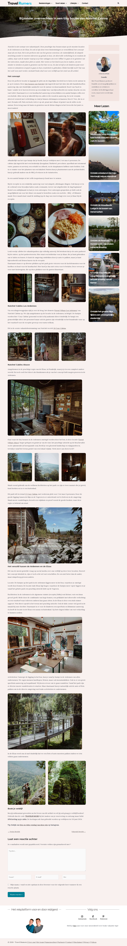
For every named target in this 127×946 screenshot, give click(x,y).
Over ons (31, 942)
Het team (40, 942)
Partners (61, 942)
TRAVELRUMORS (32, 816)
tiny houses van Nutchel (34, 84)
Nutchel (33, 81)
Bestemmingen (44, 3)
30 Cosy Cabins (59, 328)
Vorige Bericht (14, 832)
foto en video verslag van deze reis (34, 825)
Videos (93, 942)
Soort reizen (60, 3)
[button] (51, 3)
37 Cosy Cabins (31, 494)
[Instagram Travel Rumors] (34, 924)
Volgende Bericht (79, 832)
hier (75, 926)
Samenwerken (50, 942)
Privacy (87, 942)
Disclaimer (78, 942)
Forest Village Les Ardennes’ (65, 310)
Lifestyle (73, 3)
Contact (85, 3)
